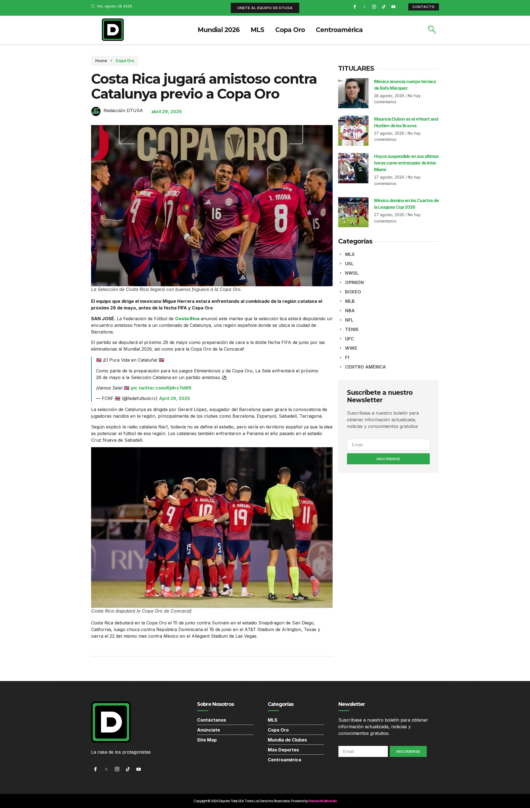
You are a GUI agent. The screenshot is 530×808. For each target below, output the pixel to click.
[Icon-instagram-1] (374, 6)
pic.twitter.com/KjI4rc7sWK (161, 388)
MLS (257, 30)
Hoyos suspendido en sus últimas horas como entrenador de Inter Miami (406, 162)
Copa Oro (290, 30)
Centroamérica (339, 30)
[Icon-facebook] (355, 6)
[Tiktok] (384, 6)
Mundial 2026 (219, 30)
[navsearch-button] (432, 30)
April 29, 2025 (174, 398)
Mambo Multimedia (322, 801)
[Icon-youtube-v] (393, 6)
